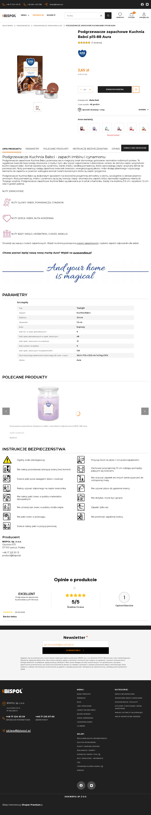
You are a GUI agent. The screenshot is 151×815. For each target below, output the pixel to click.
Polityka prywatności (86, 742)
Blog (79, 702)
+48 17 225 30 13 (10, 552)
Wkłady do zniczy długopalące (129, 712)
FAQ (78, 762)
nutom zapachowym (88, 243)
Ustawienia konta (84, 722)
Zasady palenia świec (86, 710)
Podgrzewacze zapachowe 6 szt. (48, 26)
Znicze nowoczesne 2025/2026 (127, 716)
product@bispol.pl (11, 555)
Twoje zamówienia (85, 718)
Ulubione (81, 726)
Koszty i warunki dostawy (88, 746)
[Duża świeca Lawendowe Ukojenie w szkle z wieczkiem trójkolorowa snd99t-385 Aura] (48, 404)
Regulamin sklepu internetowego (92, 738)
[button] (108, 15)
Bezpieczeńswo (84, 714)
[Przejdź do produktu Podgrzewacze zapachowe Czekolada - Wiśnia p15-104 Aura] (82, 127)
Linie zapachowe (84, 706)
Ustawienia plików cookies (89, 766)
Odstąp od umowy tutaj (87, 754)
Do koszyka (48, 401)
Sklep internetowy (21, 805)
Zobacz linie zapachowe (135, 148)
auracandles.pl (82, 252)
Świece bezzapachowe (125, 694)
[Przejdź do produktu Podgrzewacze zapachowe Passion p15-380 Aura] (131, 127)
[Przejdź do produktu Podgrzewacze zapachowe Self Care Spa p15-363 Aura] (107, 127)
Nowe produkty (84, 694)
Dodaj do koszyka (115, 89)
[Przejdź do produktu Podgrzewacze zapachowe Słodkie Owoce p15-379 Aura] (119, 127)
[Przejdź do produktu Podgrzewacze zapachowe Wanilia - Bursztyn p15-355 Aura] (144, 127)
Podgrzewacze (23, 26)
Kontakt (80, 770)
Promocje (81, 698)
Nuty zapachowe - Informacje (90, 758)
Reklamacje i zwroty (86, 750)
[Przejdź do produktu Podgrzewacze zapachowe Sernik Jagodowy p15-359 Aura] (94, 127)
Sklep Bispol (7, 26)
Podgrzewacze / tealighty (126, 702)
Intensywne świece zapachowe (128, 698)
